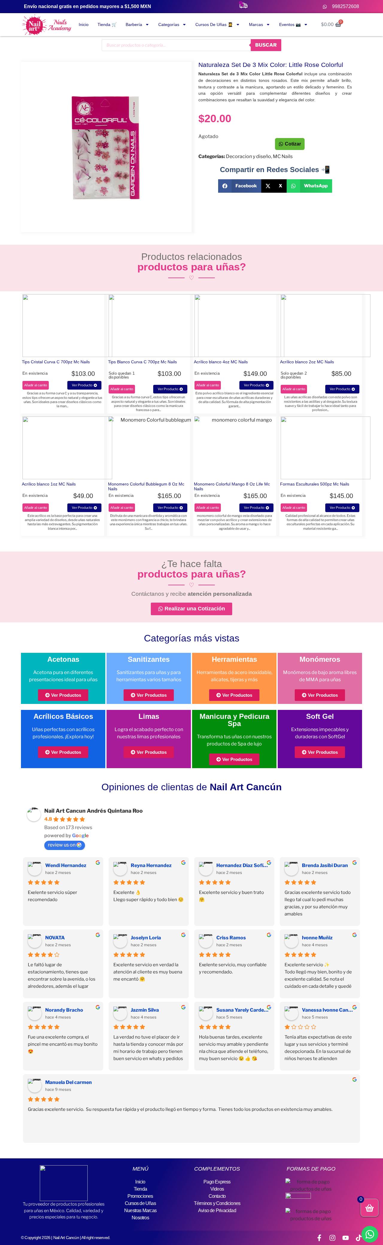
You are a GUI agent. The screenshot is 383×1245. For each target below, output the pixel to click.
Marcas (256, 24)
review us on (61, 845)
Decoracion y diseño (248, 156)
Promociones (140, 1196)
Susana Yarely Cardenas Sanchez (243, 1010)
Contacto (217, 1196)
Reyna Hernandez (151, 865)
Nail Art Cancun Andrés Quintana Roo (93, 811)
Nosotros (140, 1217)
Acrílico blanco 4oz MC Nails (221, 361)
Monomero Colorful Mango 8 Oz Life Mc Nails (232, 486)
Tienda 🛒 (107, 24)
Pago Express (216, 1181)
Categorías (168, 24)
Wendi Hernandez (65, 865)
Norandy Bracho (64, 1010)
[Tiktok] (358, 1238)
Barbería (134, 24)
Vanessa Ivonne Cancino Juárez (328, 1010)
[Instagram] (332, 1238)
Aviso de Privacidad (217, 1210)
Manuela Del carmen (68, 1082)
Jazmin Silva (145, 1010)
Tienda (140, 1189)
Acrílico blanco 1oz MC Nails (49, 484)
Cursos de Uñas (140, 1203)
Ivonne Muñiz (317, 938)
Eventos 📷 (290, 24)
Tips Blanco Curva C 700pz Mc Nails (142, 361)
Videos (217, 1189)
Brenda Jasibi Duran (325, 865)
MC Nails (283, 156)
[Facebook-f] (319, 1238)
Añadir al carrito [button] (35, 385)
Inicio (84, 24)
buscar (266, 45)
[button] (240, 186)
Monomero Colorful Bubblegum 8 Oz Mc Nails (146, 486)
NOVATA (55, 938)
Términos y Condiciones (217, 1203)
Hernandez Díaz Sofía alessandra (243, 865)
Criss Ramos (231, 938)
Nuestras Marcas (140, 1210)
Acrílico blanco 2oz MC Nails (307, 361)
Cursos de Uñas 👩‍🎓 (214, 24)
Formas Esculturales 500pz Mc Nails (314, 484)
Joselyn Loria (146, 938)
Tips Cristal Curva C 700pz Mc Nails (56, 361)
